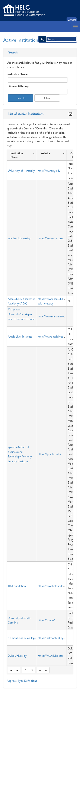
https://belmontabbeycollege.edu (57, 638)
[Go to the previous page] (17, 670)
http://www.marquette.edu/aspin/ (57, 316)
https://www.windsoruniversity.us (57, 238)
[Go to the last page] (46, 670)
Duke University (17, 655)
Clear (47, 98)
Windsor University (19, 238)
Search (12, 52)
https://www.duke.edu (50, 655)
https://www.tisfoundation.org (55, 586)
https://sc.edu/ (46, 620)
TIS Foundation (17, 586)
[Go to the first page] (11, 670)
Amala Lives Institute (20, 336)
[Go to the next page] (40, 670)
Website (45, 153)
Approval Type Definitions (22, 681)
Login (72, 20)
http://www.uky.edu (49, 170)
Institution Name (16, 155)
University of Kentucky (21, 170)
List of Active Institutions (25, 114)
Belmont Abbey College (22, 638)
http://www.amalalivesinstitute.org (57, 336)
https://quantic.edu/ (49, 454)
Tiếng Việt (10, 33)
